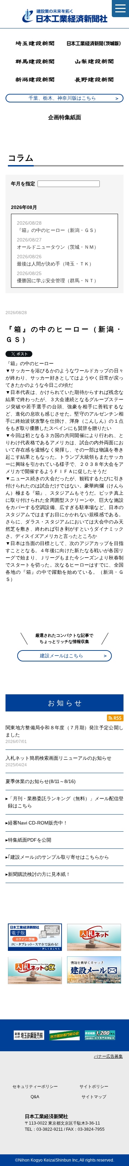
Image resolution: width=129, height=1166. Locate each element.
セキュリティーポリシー (35, 1086)
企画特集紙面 (64, 117)
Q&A (35, 1096)
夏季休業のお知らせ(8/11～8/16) (41, 781)
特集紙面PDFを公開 (29, 840)
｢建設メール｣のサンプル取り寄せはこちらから (58, 857)
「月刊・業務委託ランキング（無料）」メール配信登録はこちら (65, 802)
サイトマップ (94, 1096)
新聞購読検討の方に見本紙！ (39, 874)
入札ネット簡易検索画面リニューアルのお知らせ (58, 758)
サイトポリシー (93, 1086)
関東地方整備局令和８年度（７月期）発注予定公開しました (64, 731)
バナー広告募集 (108, 1056)
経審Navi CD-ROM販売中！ (38, 823)
